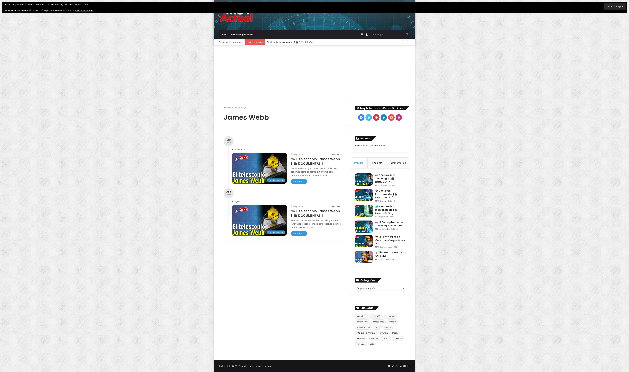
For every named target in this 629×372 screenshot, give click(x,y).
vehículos (361, 344)
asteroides (361, 316)
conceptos (390, 316)
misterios (361, 338)
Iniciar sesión (361, 145)
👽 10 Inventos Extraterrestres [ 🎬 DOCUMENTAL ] (293, 42)
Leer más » (299, 181)
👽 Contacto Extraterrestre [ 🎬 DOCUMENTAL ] (386, 194)
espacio (392, 321)
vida (372, 344)
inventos (384, 333)
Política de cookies (84, 10)
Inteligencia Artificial (366, 333)
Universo (398, 338)
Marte (395, 333)
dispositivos (378, 321)
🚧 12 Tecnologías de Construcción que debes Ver (390, 240)
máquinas (373, 338)
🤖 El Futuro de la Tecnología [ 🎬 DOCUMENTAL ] (385, 178)
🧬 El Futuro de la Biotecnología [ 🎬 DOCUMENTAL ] (386, 210)
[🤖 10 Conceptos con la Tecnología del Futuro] (364, 227)
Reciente (377, 162)
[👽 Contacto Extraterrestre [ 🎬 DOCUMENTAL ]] (364, 195)
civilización (376, 316)
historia (387, 327)
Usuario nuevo (377, 145)
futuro (377, 327)
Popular (358, 162)
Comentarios (398, 162)
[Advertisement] (314, 73)
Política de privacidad (242, 34)
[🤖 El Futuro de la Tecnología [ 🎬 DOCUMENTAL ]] (364, 179)
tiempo (386, 338)
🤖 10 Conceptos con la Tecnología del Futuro (389, 224)
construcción (363, 321)
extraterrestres (363, 327)
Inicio (224, 34)
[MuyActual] (236, 15)
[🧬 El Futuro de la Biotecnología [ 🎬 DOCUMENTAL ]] (364, 211)
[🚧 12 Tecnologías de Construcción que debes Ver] (364, 241)
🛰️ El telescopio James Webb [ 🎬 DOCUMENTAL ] (315, 161)
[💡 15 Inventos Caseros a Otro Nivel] (364, 257)
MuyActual (298, 154)
